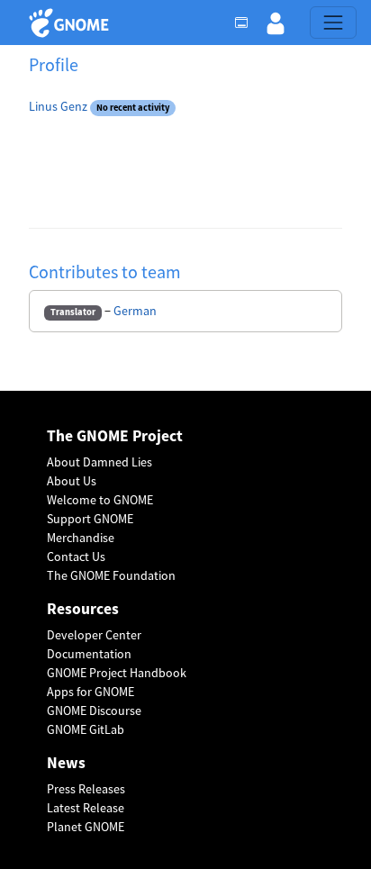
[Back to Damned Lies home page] (71, 23)
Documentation (89, 654)
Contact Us (76, 556)
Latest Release (85, 808)
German (135, 311)
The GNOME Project (115, 436)
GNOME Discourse (94, 710)
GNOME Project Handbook (116, 673)
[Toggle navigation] (333, 22)
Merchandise (80, 538)
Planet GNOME (85, 827)
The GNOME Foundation (111, 575)
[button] (275, 22)
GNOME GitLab (85, 729)
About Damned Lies (99, 462)
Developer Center (94, 635)
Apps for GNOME (90, 691)
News (66, 763)
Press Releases (86, 789)
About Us (71, 481)
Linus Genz (58, 106)
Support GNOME (90, 519)
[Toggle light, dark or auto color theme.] (246, 22)
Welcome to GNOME (100, 500)
